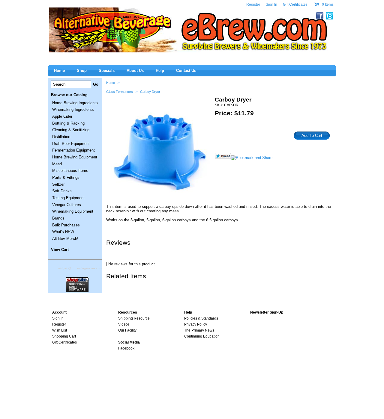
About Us (135, 70)
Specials (107, 70)
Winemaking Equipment (72, 211)
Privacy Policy (195, 324)
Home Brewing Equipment (74, 157)
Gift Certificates (295, 4)
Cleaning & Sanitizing (70, 130)
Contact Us (186, 70)
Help (160, 70)
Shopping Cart (64, 336)
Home (110, 82)
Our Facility (127, 330)
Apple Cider (62, 116)
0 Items (327, 4)
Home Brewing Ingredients (75, 103)
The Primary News (199, 330)
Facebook (126, 348)
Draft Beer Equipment (71, 143)
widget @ (64, 268)
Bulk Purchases (66, 225)
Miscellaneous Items (70, 170)
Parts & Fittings (66, 177)
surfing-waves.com (89, 268)
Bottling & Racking (68, 123)
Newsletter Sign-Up (266, 312)
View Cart (60, 249)
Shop (82, 70)
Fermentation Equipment (73, 150)
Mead (57, 164)
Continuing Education (202, 336)
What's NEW (63, 231)
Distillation (61, 136)
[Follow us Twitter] (223, 157)
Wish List (59, 330)
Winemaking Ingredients (73, 109)
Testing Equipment (68, 198)
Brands (58, 218)
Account (59, 312)
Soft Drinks (62, 191)
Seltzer (58, 184)
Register (253, 4)
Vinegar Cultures (66, 204)
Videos (124, 324)
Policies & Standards (201, 318)
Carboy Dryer (150, 91)
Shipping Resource (134, 318)
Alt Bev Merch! (65, 238)
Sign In (271, 4)
